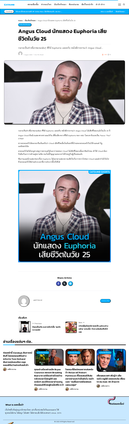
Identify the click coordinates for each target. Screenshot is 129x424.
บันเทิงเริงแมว (30, 20)
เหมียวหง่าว (105, 386)
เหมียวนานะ (11, 369)
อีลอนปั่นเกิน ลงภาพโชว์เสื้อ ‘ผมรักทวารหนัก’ (46, 328)
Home (20, 20)
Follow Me (105, 301)
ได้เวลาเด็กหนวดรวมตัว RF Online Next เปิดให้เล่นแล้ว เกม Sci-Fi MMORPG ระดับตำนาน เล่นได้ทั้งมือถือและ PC (55, 11)
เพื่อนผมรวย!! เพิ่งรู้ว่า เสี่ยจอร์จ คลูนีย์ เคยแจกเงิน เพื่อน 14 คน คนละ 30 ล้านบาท (111, 378)
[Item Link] (48, 357)
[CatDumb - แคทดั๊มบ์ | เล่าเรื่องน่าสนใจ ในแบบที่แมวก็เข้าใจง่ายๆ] (9, 4)
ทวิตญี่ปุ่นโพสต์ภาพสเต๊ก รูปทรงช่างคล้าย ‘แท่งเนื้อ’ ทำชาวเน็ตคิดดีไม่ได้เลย (93, 328)
